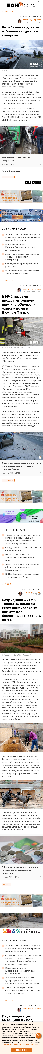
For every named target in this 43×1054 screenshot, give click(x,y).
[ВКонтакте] (26, 182)
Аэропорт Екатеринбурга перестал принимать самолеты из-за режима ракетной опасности (23, 237)
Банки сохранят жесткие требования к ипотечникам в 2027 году (22, 557)
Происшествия (8, 177)
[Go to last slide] (4, 795)
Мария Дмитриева (32, 20)
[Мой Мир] (36, 182)
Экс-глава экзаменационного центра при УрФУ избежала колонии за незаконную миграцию (22, 980)
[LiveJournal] (39, 182)
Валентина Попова (32, 289)
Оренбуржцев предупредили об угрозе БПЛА (21, 265)
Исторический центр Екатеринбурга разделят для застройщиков (20, 247)
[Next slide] (39, 795)
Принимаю (21, 1050)
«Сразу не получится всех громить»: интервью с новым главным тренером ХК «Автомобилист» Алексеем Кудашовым (23, 539)
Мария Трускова (32, 592)
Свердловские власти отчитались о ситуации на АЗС (23, 549)
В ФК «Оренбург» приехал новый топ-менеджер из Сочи (22, 272)
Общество (7, 884)
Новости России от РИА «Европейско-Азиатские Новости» (15, 5)
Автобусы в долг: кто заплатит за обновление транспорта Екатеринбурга (22, 257)
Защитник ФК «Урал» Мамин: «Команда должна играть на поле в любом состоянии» (22, 990)
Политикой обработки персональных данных (21, 1044)
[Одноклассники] (29, 182)
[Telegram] (33, 182)
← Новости (7, 11)
